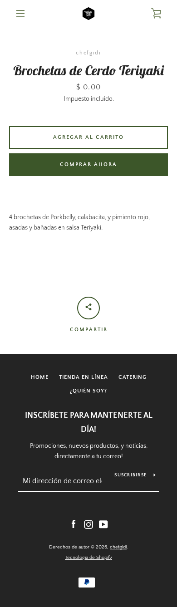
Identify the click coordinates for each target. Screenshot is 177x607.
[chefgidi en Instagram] (88, 524)
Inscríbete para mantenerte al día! (88, 422)
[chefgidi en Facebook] (73, 524)
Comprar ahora (88, 164)
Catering (132, 377)
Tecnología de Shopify (88, 557)
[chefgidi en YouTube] (103, 524)
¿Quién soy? (88, 391)
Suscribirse (130, 475)
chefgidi (118, 547)
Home (40, 377)
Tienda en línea (83, 377)
